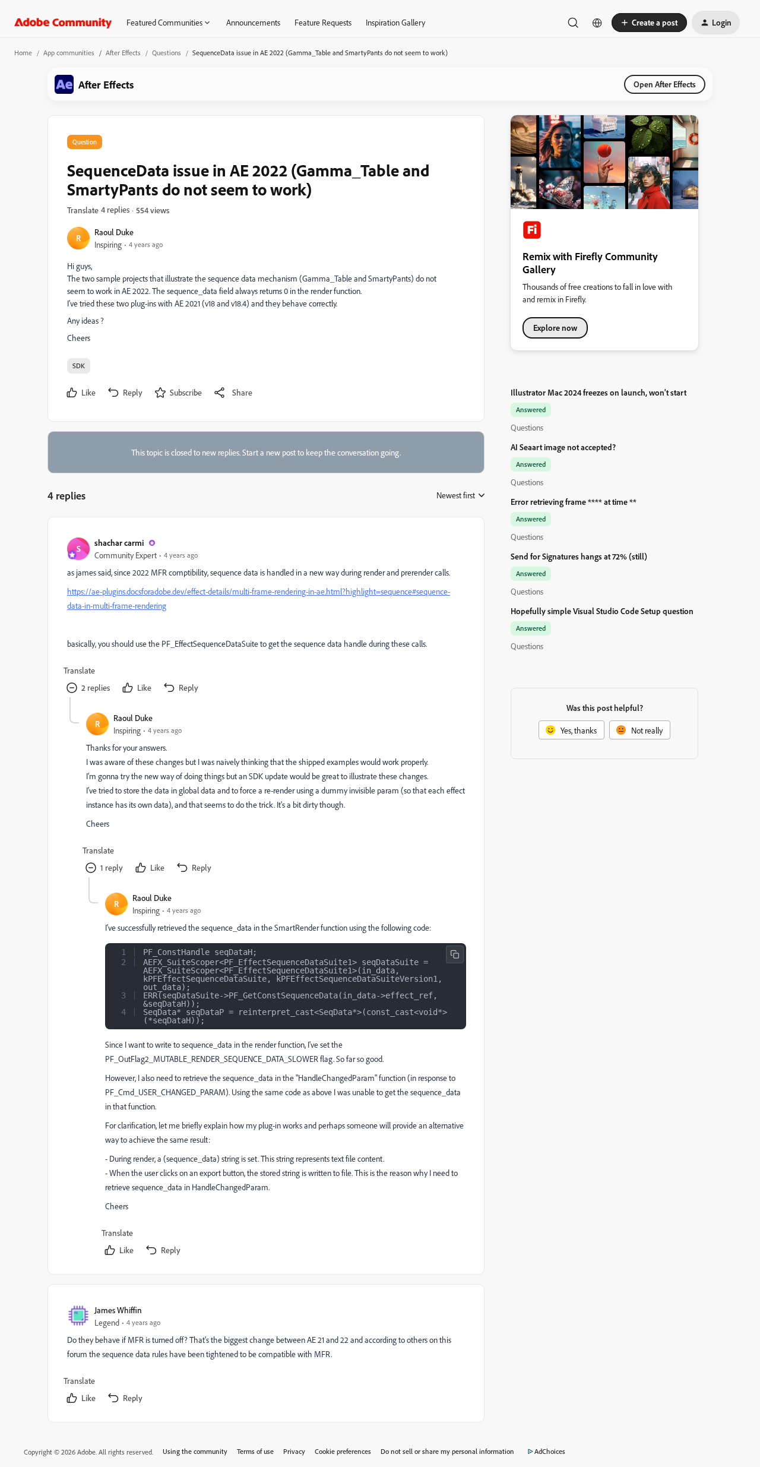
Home (23, 52)
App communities (68, 52)
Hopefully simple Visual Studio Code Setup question (602, 611)
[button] (649, 22)
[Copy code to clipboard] (455, 954)
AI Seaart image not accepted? (563, 447)
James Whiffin (118, 1310)
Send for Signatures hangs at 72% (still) (579, 556)
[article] (265, 616)
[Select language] (597, 22)
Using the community (195, 1451)
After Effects (123, 52)
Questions (166, 52)
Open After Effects (665, 84)
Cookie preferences (343, 1451)
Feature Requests (323, 22)
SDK (78, 365)
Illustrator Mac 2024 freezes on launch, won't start (598, 392)
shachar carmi (119, 543)
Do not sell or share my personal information (447, 1451)
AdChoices (549, 1451)
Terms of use (255, 1451)
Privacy (294, 1451)
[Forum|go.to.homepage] (63, 22)
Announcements (253, 22)
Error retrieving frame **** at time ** (573, 502)
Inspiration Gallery (395, 22)
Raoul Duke (114, 232)
